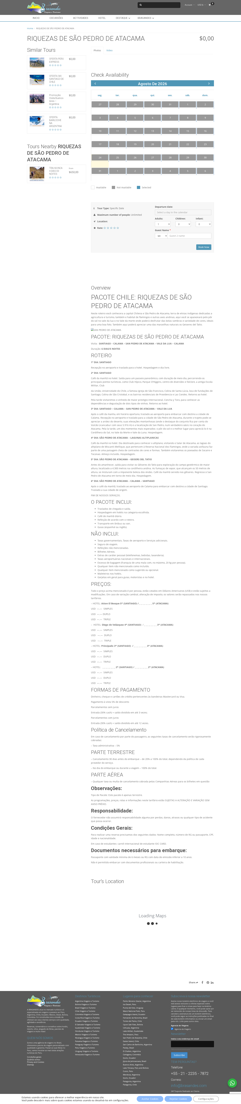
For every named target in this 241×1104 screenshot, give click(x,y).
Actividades (80, 18)
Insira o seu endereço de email (185, 1039)
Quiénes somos (33, 1059)
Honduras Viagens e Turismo (87, 1031)
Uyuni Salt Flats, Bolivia (133, 1024)
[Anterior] (95, 83)
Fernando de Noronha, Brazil (135, 1018)
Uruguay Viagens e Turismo (86, 1051)
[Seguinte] (209, 83)
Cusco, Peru (128, 1071)
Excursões (56, 18)
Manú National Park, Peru (134, 1011)
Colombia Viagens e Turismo (87, 1014)
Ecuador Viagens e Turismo (86, 1021)
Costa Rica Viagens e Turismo (87, 1018)
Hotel (102, 18)
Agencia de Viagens (179, 1025)
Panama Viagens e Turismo (86, 1041)
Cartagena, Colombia (132, 1054)
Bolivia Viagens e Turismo (86, 1004)
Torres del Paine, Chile (132, 1021)
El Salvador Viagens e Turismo (87, 1024)
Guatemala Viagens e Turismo (87, 1028)
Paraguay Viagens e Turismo (87, 1044)
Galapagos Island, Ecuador (134, 1014)
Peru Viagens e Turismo (85, 1048)
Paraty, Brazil (128, 1048)
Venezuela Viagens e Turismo (87, 1054)
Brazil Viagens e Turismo (85, 1008)
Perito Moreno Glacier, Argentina (137, 1001)
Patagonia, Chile (130, 1084)
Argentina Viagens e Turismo (87, 1001)
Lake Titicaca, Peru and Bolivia (136, 1068)
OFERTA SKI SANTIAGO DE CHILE (56, 79)
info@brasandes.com (189, 1085)
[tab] (97, 50)
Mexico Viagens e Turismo (86, 1034)
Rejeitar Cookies (178, 1098)
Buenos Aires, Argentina (133, 1064)
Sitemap (30, 1064)
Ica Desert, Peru (129, 1004)
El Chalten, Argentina (132, 1051)
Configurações (206, 1098)
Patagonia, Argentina (132, 1081)
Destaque (122, 18)
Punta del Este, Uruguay (133, 1008)
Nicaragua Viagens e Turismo (87, 1038)
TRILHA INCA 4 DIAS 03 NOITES (55, 171)
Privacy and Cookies (35, 1062)
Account (188, 4)
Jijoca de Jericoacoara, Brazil (134, 1061)
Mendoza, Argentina (131, 1074)
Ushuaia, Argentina (131, 1028)
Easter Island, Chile (131, 1041)
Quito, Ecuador (129, 1058)
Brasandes (144, 18)
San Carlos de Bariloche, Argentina (137, 1044)
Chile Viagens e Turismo (85, 1011)
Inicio (36, 18)
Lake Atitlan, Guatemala (133, 1031)
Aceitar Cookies (150, 1098)
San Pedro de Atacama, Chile (135, 1038)
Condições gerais (34, 1057)
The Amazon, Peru (130, 1034)
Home (30, 28)
